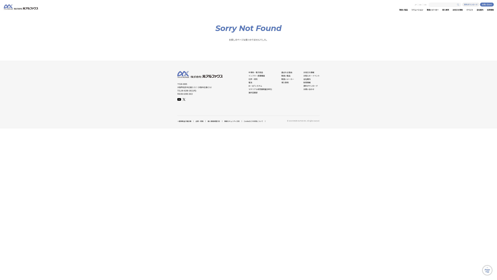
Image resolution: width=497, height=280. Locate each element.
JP (416, 5)
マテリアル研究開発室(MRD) (260, 89)
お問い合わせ (487, 4)
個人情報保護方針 (214, 121)
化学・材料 (253, 79)
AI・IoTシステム (255, 86)
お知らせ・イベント (311, 75)
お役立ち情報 (308, 72)
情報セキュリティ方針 (232, 121)
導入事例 (285, 82)
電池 (250, 82)
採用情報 (307, 82)
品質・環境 (199, 121)
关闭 (248, 143)
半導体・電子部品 (255, 72)
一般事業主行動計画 (184, 121)
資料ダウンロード (471, 4)
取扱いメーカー (287, 79)
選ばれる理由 (286, 72)
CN (425, 5)
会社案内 (307, 79)
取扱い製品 (285, 75)
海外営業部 (253, 92)
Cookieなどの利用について (253, 121)
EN (420, 5)
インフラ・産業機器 (256, 75)
